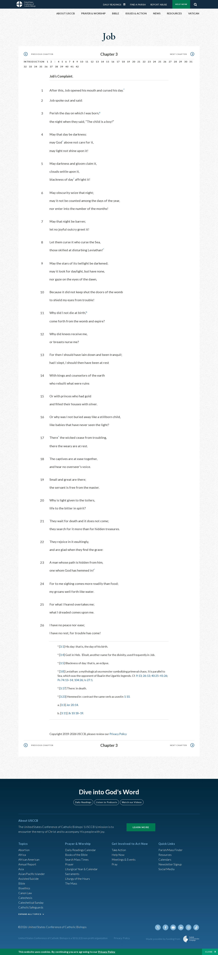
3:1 (62, 646)
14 (102, 61)
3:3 (63, 705)
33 (30, 66)
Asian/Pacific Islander (31, 874)
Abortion (24, 850)
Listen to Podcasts (106, 802)
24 (154, 61)
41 (72, 66)
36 (46, 66)
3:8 (62, 671)
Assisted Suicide (28, 878)
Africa (22, 854)
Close (209, 952)
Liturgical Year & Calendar (81, 869)
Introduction (34, 61)
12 (92, 61)
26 (164, 61)
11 (86, 61)
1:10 (127, 696)
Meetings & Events (123, 859)
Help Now (181, 4)
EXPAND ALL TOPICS (29, 914)
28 (175, 61)
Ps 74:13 (62, 680)
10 (81, 61)
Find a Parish (138, 4)
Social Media (166, 869)
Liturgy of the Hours (77, 878)
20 (133, 61)
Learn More (141, 827)
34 (35, 66)
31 (190, 61)
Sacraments (72, 874)
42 (77, 66)
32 (25, 66)
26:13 (146, 675)
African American (28, 859)
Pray (114, 864)
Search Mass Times (77, 859)
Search (195, 3)
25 (159, 61)
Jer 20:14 (72, 705)
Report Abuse (158, 4)
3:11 (64, 713)
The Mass (71, 883)
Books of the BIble (76, 854)
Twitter (158, 927)
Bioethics (24, 888)
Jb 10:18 (73, 713)
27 (170, 61)
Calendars (164, 859)
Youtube (173, 927)
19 (128, 61)
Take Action (119, 850)
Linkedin (181, 927)
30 (185, 61)
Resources (165, 854)
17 (118, 61)
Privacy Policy (118, 734)
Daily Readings (112, 4)
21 (138, 61)
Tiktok (196, 927)
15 (107, 61)
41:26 (163, 675)
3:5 (62, 663)
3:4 (62, 655)
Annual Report (27, 864)
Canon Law (25, 893)
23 (149, 61)
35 (40, 66)
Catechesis (25, 898)
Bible (21, 883)
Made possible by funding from (163, 938)
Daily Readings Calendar (125, 4)
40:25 (154, 675)
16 (112, 61)
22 (144, 61)
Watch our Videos (132, 802)
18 (123, 61)
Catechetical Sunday (31, 902)
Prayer (69, 864)
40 (66, 66)
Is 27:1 (88, 680)
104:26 (78, 680)
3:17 (62, 688)
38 (56, 66)
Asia (21, 869)
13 (97, 61)
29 (180, 61)
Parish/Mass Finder (170, 850)
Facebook (165, 927)
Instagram (188, 927)
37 (51, 66)
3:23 (62, 696)
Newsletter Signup (170, 864)
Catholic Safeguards (30, 907)
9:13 (139, 675)
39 (61, 66)
